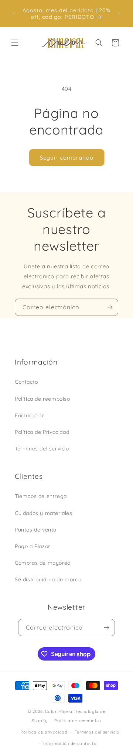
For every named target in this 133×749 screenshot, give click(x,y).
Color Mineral (59, 711)
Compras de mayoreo (43, 563)
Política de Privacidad (42, 432)
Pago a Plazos (33, 546)
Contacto (26, 382)
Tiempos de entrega (41, 496)
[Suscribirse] (110, 307)
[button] (15, 43)
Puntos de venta (36, 529)
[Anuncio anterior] (14, 14)
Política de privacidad (43, 732)
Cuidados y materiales (43, 513)
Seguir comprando (66, 157)
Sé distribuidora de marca (48, 579)
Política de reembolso (42, 399)
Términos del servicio (42, 448)
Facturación (30, 415)
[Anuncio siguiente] (119, 14)
